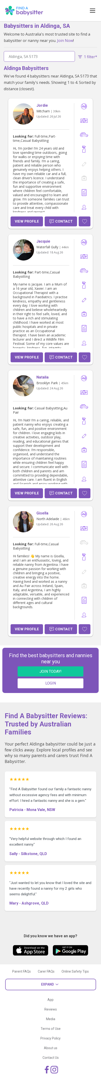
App (50, 1000)
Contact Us (51, 1058)
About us (50, 1048)
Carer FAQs (46, 971)
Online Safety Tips (75, 971)
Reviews (50, 1009)
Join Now (65, 40)
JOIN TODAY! (50, 671)
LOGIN (50, 683)
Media (50, 1019)
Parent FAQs (21, 971)
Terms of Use (51, 1029)
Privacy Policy (50, 1038)
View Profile (27, 221)
